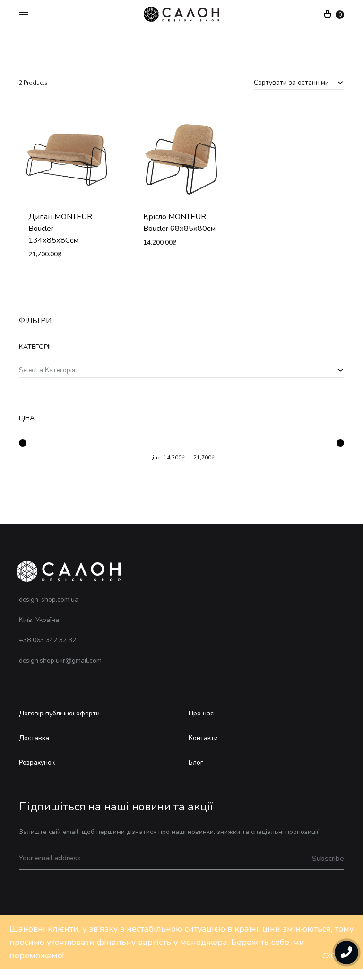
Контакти (203, 737)
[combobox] (299, 82)
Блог (196, 762)
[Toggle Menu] (23, 15)
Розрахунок (37, 762)
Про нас (201, 713)
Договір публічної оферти (59, 713)
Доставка (34, 737)
